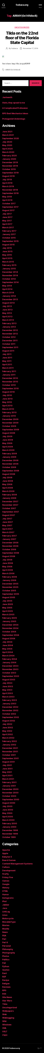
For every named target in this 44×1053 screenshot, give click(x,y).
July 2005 (7, 601)
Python (5, 966)
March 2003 (8, 697)
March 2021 (8, 135)
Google (5, 884)
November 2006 (10, 546)
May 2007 (7, 525)
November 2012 (10, 333)
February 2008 (9, 494)
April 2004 (7, 652)
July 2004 (7, 642)
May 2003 (7, 690)
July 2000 (7, 806)
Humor (5, 894)
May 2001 (7, 772)
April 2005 (7, 611)
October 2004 (9, 631)
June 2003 (7, 686)
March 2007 (8, 532)
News (5, 932)
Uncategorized (22, 27)
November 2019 (10, 166)
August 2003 (8, 679)
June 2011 (7, 357)
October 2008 (9, 467)
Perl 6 (5, 942)
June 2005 (7, 604)
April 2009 (7, 446)
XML (4, 1028)
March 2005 (8, 614)
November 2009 (10, 423)
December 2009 (10, 419)
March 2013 (8, 320)
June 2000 (7, 810)
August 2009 (8, 433)
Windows (6, 1024)
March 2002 (8, 738)
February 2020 (9, 155)
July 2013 (7, 306)
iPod (4, 901)
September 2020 (10, 138)
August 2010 (8, 392)
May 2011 (7, 361)
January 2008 (9, 498)
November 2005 (10, 587)
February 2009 (9, 453)
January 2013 (9, 327)
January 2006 (9, 580)
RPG (4, 990)
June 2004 (7, 645)
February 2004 (9, 659)
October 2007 (9, 508)
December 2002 (10, 707)
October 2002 (9, 714)
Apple (5, 853)
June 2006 (7, 563)
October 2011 (8, 344)
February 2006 (9, 577)
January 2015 (9, 268)
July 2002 (7, 724)
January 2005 (9, 621)
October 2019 (9, 169)
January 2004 (9, 662)
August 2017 (8, 210)
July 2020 (7, 142)
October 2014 (9, 279)
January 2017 (9, 234)
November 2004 (10, 628)
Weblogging (8, 1018)
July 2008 (7, 477)
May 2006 (7, 566)
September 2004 (10, 635)
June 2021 (7, 131)
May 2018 (7, 196)
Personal (6, 946)
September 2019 (10, 172)
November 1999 (10, 834)
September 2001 (10, 758)
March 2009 (8, 450)
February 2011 (9, 371)
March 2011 (8, 368)
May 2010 (7, 402)
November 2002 (10, 710)
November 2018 (10, 190)
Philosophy (7, 949)
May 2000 (7, 813)
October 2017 (9, 203)
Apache (6, 850)
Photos (5, 956)
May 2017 (7, 220)
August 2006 (8, 556)
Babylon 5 (7, 857)
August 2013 (8, 303)
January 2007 (9, 539)
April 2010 (7, 405)
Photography (8, 953)
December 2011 (10, 340)
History (5, 887)
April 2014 (7, 289)
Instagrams (7, 898)
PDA (4, 935)
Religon (6, 983)
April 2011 (7, 364)
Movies (5, 925)
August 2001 (8, 762)
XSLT (4, 1031)
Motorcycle (7, 918)
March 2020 (8, 152)
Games (5, 881)
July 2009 (7, 436)
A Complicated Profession (15, 108)
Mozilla (5, 929)
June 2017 (7, 217)
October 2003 (9, 673)
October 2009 (9, 426)
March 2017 (8, 227)
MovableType (9, 922)
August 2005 (8, 597)
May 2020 (7, 145)
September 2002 (10, 717)
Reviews (6, 987)
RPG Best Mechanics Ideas (15, 113)
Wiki (4, 1021)
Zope (4, 1035)
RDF (4, 976)
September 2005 (10, 594)
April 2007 (7, 529)
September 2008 (10, 470)
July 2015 (7, 248)
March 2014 (8, 292)
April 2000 (7, 816)
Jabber (5, 905)
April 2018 (7, 200)
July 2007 (7, 518)
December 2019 (10, 162)
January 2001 (9, 786)
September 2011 (10, 347)
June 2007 (7, 522)
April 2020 (7, 149)
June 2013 (7, 309)
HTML (5, 891)
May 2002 (7, 731)
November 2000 (10, 792)
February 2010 (9, 412)
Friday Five (7, 877)
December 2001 (10, 748)
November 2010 (10, 381)
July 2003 (7, 683)
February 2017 (9, 231)
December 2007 (10, 501)
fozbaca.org (22, 5)
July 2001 (7, 765)
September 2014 (10, 282)
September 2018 (10, 193)
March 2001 (8, 779)
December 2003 (10, 666)
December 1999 (10, 830)
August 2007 (8, 515)
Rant (4, 973)
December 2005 (10, 584)
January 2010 (9, 416)
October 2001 (9, 755)
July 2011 (7, 354)
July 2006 (7, 560)
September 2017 (10, 207)
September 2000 (10, 799)
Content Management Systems (17, 863)
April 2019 (7, 183)
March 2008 (8, 491)
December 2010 (10, 378)
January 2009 (9, 457)
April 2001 (7, 775)
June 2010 (7, 399)
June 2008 (7, 481)
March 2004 (8, 655)
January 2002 (9, 744)
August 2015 (8, 244)
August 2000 (8, 803)
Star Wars (7, 1000)
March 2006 (8, 573)
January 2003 (9, 703)
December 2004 (10, 625)
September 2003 (10, 676)
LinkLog (6, 911)
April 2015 (7, 258)
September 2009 (10, 429)
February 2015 (9, 265)
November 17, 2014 (30, 48)
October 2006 (9, 549)
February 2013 (9, 323)
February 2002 (9, 741)
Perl (4, 939)
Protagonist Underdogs (13, 119)
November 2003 (10, 669)
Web (4, 1014)
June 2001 (7, 768)
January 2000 (9, 827)
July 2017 (7, 214)
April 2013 (7, 316)
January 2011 (8, 375)
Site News (7, 997)
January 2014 (9, 296)
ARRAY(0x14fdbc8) (12, 70)
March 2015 (8, 262)
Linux (4, 915)
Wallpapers (8, 1011)
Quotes (5, 970)
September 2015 (10, 241)
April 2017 (7, 224)
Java (4, 908)
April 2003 (7, 693)
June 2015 (7, 251)
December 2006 (10, 542)
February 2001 (9, 782)
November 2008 (10, 464)
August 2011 (8, 351)
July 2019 (7, 179)
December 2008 (10, 460)
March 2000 (8, 820)
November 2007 (10, 505)
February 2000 (9, 823)
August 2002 (8, 721)
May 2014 (7, 286)
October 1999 (9, 837)
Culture (6, 867)
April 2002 (7, 734)
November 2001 (10, 751)
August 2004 (8, 638)
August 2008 (8, 474)
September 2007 (10, 512)
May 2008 (7, 484)
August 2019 (8, 176)
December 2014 (10, 272)
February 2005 (9, 618)
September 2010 (10, 388)
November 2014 (10, 275)
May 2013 (7, 313)
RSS (4, 994)
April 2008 (7, 488)
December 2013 (10, 299)
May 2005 (7, 607)
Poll (4, 963)
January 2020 (9, 159)
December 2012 (10, 330)
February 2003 (9, 700)
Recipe (5, 980)
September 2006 (10, 553)
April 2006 (7, 570)
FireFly (5, 874)
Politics (5, 959)
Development (8, 870)
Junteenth (7, 97)
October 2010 (9, 385)
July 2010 (7, 395)
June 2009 (7, 440)
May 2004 (7, 649)
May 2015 (7, 255)
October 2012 (9, 337)
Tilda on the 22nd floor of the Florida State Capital (22, 38)
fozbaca (14, 48)
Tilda (4, 1004)
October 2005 (9, 590)
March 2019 (8, 186)
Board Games (9, 860)
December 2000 (10, 789)
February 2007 (9, 536)
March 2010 (8, 409)
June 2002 (7, 727)
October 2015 (9, 238)
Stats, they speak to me (13, 102)
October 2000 (9, 796)
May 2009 (7, 443)
